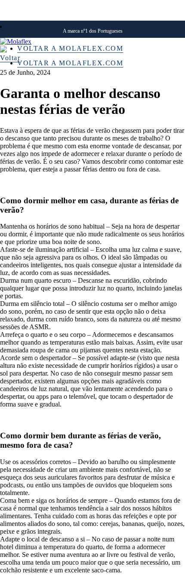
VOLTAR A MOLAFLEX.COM (70, 48)
